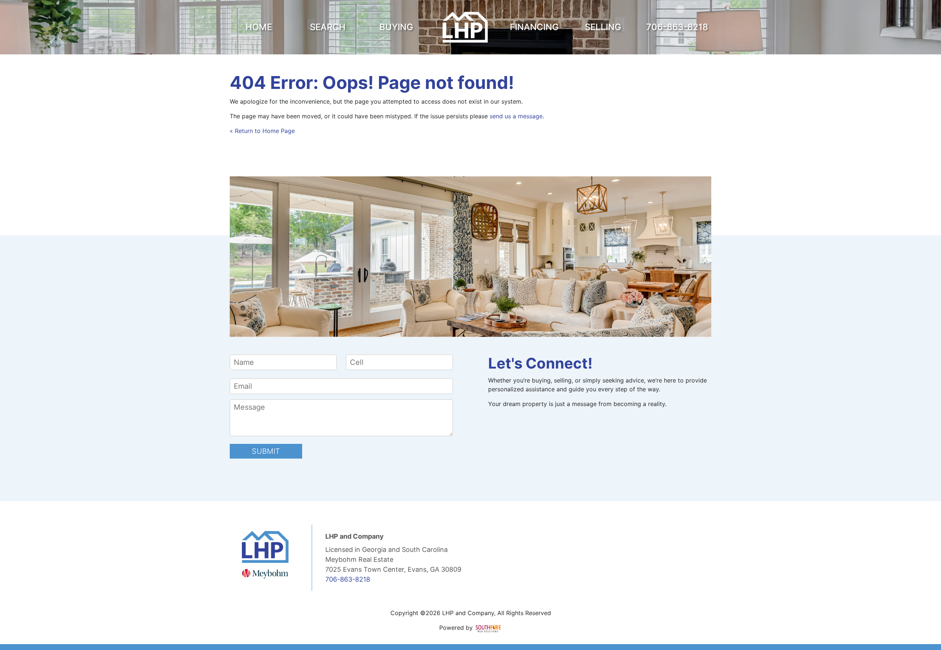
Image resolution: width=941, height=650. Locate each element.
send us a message (516, 116)
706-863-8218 (347, 579)
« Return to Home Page (262, 130)
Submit (266, 451)
